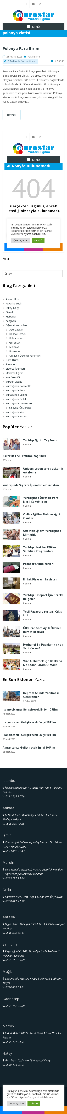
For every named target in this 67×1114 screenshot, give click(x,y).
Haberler (11, 316)
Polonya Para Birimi (22, 48)
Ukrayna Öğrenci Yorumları (25, 355)
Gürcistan (14, 342)
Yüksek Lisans (14, 381)
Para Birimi (33, 56)
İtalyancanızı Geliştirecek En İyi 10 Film (29, 722)
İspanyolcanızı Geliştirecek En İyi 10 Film (30, 709)
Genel (9, 312)
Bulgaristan (16, 338)
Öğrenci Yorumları (16, 325)
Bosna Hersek (17, 334)
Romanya (14, 351)
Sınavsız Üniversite (20, 407)
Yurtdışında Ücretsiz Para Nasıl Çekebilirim (40, 500)
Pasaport (11, 364)
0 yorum (59, 61)
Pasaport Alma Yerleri (38, 564)
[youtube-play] (33, 4)
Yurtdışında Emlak (16, 399)
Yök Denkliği (13, 377)
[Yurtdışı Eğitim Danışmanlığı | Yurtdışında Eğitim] (33, 15)
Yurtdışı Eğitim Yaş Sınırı (40, 440)
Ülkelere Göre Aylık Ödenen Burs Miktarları (42, 630)
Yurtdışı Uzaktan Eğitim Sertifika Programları (39, 549)
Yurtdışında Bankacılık (18, 386)
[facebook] (26, 4)
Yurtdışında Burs (15, 390)
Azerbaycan (16, 329)
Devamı (11, 115)
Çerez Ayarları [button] (16, 1103)
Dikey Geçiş (12, 308)
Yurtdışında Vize (15, 412)
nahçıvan (11, 321)
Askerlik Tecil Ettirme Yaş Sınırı (24, 456)
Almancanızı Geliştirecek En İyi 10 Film (29, 747)
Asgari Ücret (13, 299)
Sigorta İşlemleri (15, 368)
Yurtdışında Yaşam (16, 416)
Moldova (14, 347)
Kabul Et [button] (34, 1103)
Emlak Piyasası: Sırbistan (40, 579)
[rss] (40, 4)
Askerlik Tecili (13, 303)
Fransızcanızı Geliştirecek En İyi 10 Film (29, 735)
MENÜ (36, 26)
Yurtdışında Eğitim (16, 394)
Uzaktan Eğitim (14, 373)
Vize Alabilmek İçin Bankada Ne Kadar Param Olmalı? (42, 663)
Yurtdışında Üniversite (19, 403)
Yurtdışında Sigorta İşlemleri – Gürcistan (31, 485)
